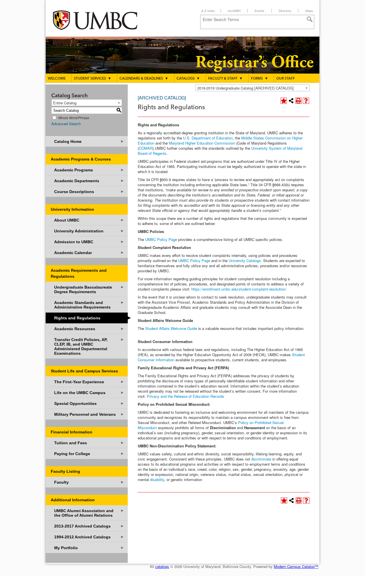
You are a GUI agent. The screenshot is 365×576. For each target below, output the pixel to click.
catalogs (162, 566)
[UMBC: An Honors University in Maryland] (101, 20)
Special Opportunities (89, 403)
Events (259, 10)
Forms (259, 78)
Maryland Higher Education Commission (202, 143)
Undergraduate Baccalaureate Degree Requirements (89, 289)
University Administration (89, 230)
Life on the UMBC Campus (89, 392)
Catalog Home (89, 141)
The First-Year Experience (89, 381)
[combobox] (253, 87)
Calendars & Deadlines (143, 78)
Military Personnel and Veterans (89, 414)
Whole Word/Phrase (73, 117)
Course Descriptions (89, 191)
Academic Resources (89, 328)
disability (157, 479)
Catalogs (188, 78)
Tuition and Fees (89, 442)
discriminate (261, 459)
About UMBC (89, 220)
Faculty (89, 482)
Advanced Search (66, 123)
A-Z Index (208, 10)
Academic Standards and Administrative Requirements (89, 304)
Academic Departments (89, 180)
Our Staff (285, 78)
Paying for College (89, 453)
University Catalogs (245, 260)
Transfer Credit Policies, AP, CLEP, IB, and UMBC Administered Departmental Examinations (89, 346)
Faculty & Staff (225, 78)
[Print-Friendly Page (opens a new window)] (298, 101)
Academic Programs (89, 169)
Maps (309, 10)
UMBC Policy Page (161, 239)
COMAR (146, 148)
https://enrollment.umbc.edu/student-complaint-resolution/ (238, 289)
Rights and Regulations (91, 317)
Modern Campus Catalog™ (296, 566)
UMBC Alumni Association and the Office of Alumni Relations (89, 513)
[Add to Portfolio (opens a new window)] (284, 101)
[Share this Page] (291, 101)
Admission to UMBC (89, 241)
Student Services (92, 78)
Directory (285, 10)
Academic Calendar (89, 252)
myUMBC (234, 10)
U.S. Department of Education (208, 138)
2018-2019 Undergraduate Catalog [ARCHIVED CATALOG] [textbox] (245, 88)
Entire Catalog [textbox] (64, 103)
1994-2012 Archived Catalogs (89, 536)
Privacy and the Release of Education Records (185, 396)
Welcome (57, 78)
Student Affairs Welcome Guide (171, 328)
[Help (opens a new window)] (306, 101)
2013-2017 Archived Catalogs (89, 526)
